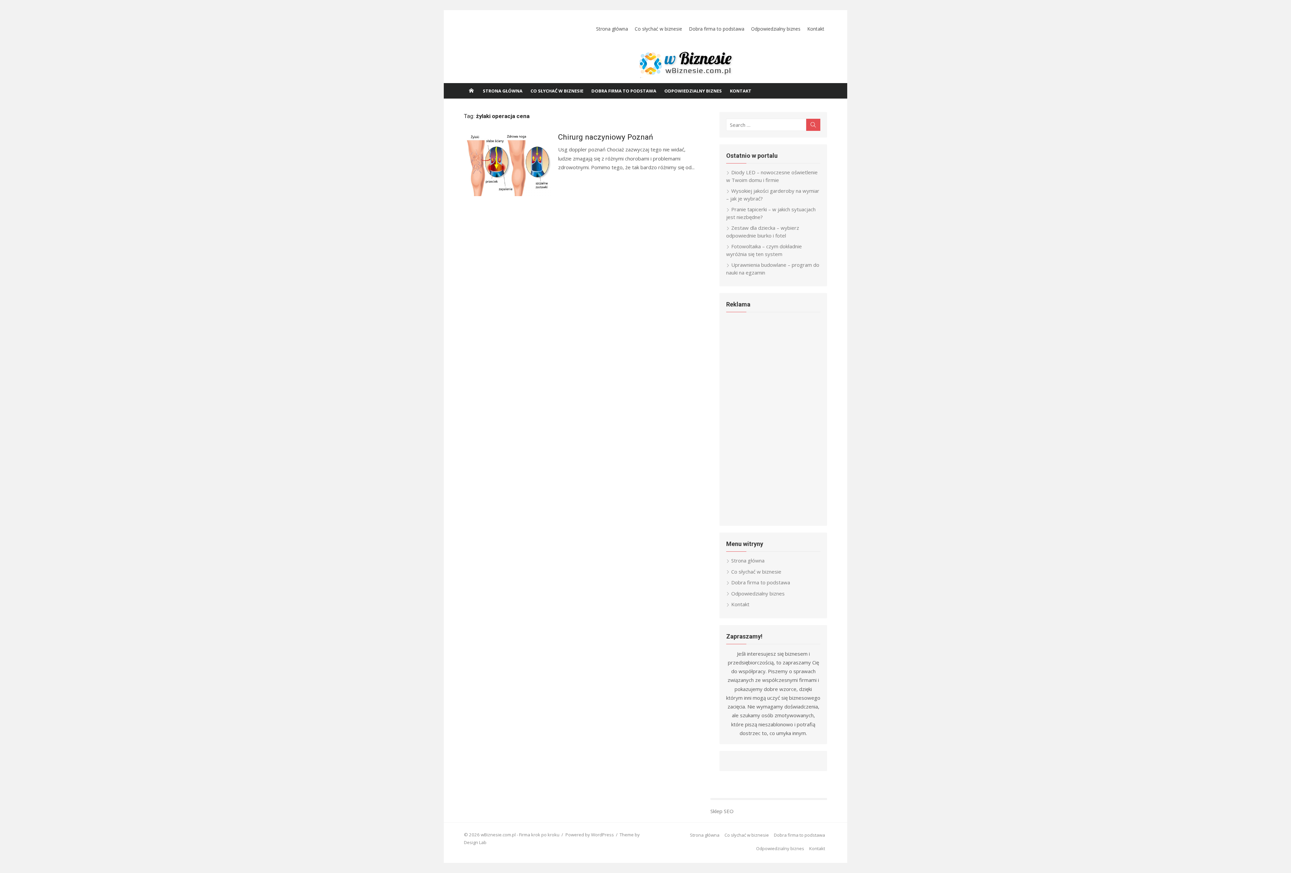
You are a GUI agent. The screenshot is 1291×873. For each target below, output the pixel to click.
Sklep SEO (722, 811)
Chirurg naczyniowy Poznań (605, 137)
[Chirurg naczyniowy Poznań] (507, 163)
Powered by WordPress (589, 835)
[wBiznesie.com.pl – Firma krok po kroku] (645, 66)
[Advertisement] (773, 418)
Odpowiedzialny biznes (775, 29)
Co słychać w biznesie (658, 29)
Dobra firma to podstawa (716, 29)
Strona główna (612, 29)
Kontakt (815, 29)
